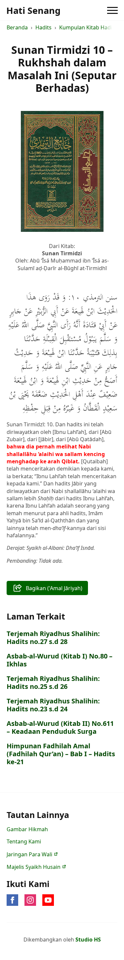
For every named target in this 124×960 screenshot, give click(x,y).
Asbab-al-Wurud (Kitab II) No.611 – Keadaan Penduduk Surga (60, 727)
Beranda (17, 27)
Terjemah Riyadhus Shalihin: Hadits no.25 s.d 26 (53, 683)
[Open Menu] (112, 10)
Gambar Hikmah (27, 829)
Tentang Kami (24, 841)
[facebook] (12, 900)
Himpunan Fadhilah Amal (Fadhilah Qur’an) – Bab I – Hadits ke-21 (61, 754)
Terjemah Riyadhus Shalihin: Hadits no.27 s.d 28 (53, 638)
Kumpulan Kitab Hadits (88, 27)
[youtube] (48, 900)
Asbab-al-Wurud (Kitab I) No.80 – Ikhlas (59, 660)
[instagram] (30, 900)
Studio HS (88, 939)
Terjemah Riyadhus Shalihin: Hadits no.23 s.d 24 (53, 705)
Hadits (43, 27)
